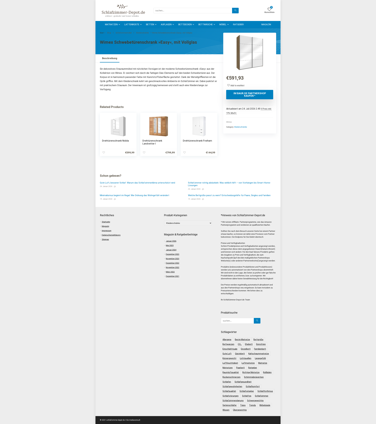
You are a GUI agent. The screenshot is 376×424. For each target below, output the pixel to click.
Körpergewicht (229, 358)
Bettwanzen (228, 344)
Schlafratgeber (247, 391)
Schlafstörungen (231, 396)
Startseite (106, 222)
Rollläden (267, 372)
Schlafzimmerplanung (233, 400)
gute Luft (227, 353)
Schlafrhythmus (265, 391)
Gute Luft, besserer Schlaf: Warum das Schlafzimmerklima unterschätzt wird (137, 182)
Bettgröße (258, 339)
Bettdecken (185, 24)
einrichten (261, 344)
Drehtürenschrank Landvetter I (152, 142)
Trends (252, 405)
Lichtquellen (245, 358)
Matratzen (111, 24)
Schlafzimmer (261, 396)
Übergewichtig (240, 410)
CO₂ (239, 344)
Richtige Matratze (251, 372)
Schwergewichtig (255, 400)
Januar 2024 (171, 250)
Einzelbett (246, 349)
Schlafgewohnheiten (232, 386)
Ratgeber (238, 24)
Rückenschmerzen (231, 377)
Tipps (243, 405)
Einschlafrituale (230, 349)
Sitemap (105, 239)
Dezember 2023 (172, 254)
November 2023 (172, 259)
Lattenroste (131, 24)
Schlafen (227, 382)
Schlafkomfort (253, 386)
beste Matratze (242, 339)
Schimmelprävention (254, 377)
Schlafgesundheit (243, 382)
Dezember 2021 (172, 276)
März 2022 (170, 272)
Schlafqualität (229, 391)
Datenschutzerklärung (111, 235)
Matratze (262, 363)
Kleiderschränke (142, 33)
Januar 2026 (171, 241)
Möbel (222, 24)
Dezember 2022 (172, 263)
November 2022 (172, 267)
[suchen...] (235, 10)
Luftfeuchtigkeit (230, 363)
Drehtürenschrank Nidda (115, 140)
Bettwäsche (205, 24)
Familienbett (260, 349)
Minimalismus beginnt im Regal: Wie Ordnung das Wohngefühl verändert (134, 195)
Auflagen (166, 24)
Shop (109, 33)
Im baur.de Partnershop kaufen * (250, 94)
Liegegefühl (260, 358)
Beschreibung (109, 58)
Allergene (227, 339)
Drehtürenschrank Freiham (197, 140)
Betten (150, 24)
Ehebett (249, 344)
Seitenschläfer (230, 405)
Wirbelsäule (264, 405)
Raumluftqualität (231, 372)
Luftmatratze (248, 363)
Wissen (226, 410)
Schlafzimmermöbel (124, 33)
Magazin (266, 24)
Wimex (229, 122)
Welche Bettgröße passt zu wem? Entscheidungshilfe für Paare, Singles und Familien (229, 195)
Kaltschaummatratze (258, 353)
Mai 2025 (169, 245)
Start (102, 33)
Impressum (106, 231)
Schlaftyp (246, 396)
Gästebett (240, 353)
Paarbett (240, 368)
